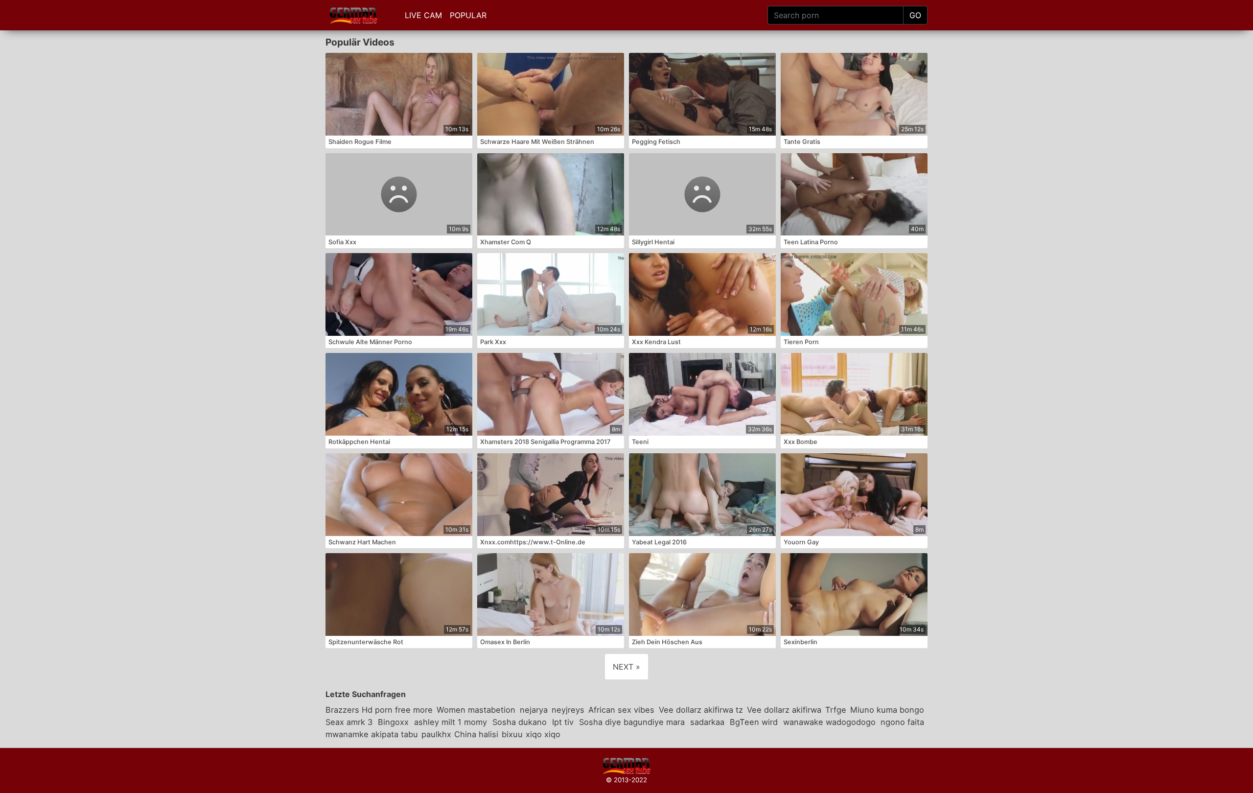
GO (915, 15)
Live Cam (423, 15)
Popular (468, 15)
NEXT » (626, 667)
